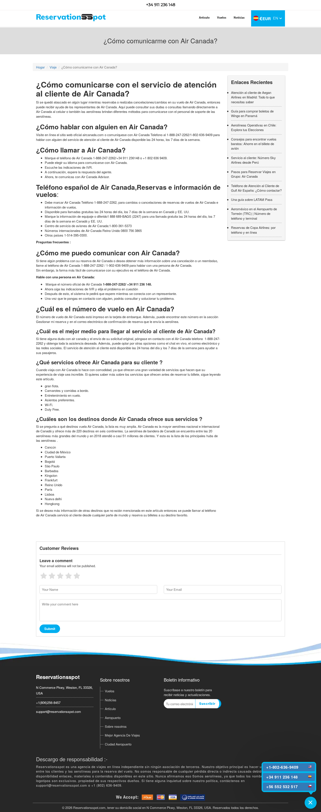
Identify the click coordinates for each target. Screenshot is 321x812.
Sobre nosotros (116, 726)
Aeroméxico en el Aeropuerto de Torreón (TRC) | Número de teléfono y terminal (254, 214)
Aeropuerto (113, 717)
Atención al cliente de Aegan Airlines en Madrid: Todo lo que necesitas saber (253, 97)
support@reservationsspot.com (58, 711)
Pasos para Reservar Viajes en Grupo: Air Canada (253, 174)
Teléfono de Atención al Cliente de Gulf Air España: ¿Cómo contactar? (256, 188)
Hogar (40, 67)
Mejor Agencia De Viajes (122, 735)
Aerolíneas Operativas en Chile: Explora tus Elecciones (253, 127)
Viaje (53, 67)
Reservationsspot (58, 676)
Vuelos (221, 17)
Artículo (110, 708)
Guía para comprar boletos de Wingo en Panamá (252, 113)
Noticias (239, 17)
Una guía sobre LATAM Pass (252, 199)
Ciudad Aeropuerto (118, 744)
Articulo (204, 17)
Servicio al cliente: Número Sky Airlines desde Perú (253, 160)
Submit (49, 628)
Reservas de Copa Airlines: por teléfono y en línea (253, 229)
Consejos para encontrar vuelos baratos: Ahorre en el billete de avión (253, 144)
